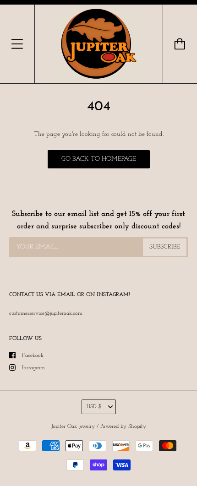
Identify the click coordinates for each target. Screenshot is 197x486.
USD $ (94, 407)
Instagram (33, 368)
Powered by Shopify (123, 426)
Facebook (33, 355)
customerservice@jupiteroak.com (45, 313)
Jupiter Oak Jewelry (73, 426)
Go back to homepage (98, 159)
